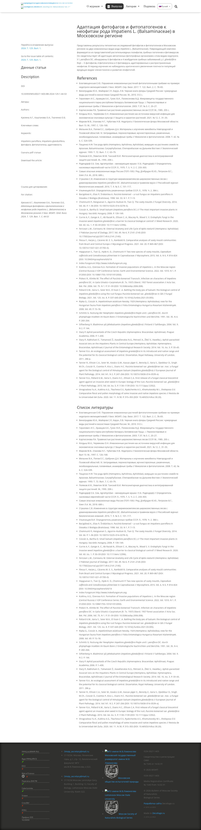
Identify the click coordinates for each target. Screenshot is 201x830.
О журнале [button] (93, 6)
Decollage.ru (158, 813)
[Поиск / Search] (176, 6)
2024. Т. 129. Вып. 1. (31, 48)
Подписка (149, 6)
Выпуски (116, 6)
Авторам (131, 6)
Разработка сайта (153, 803)
